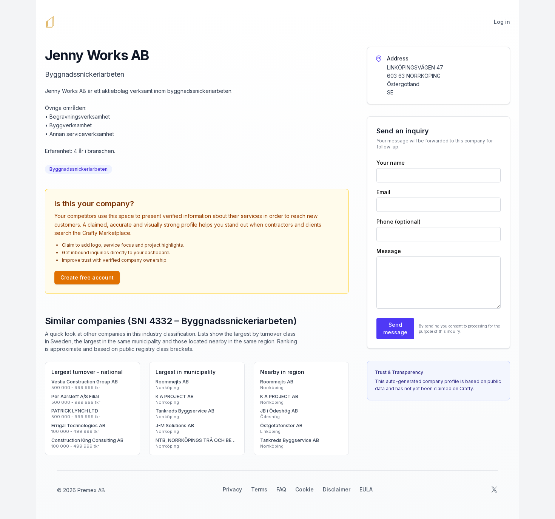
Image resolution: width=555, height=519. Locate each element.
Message (388, 251)
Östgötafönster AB (281, 425)
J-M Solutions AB (175, 425)
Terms (259, 489)
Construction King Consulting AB (87, 440)
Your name (390, 162)
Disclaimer (336, 489)
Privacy (232, 489)
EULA (366, 489)
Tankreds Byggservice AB (185, 411)
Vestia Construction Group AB (84, 382)
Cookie (304, 489)
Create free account (87, 277)
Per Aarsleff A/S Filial (75, 396)
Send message (395, 328)
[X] (494, 489)
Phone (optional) (398, 221)
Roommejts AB (172, 382)
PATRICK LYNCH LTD (74, 411)
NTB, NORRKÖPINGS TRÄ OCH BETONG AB (197, 440)
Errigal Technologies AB (78, 425)
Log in (502, 22)
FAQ (281, 489)
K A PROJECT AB (175, 396)
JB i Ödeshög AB (279, 411)
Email (383, 192)
